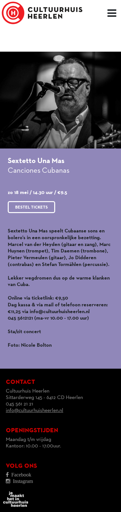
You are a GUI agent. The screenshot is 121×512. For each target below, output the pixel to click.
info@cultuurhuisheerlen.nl (34, 410)
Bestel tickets (31, 207)
